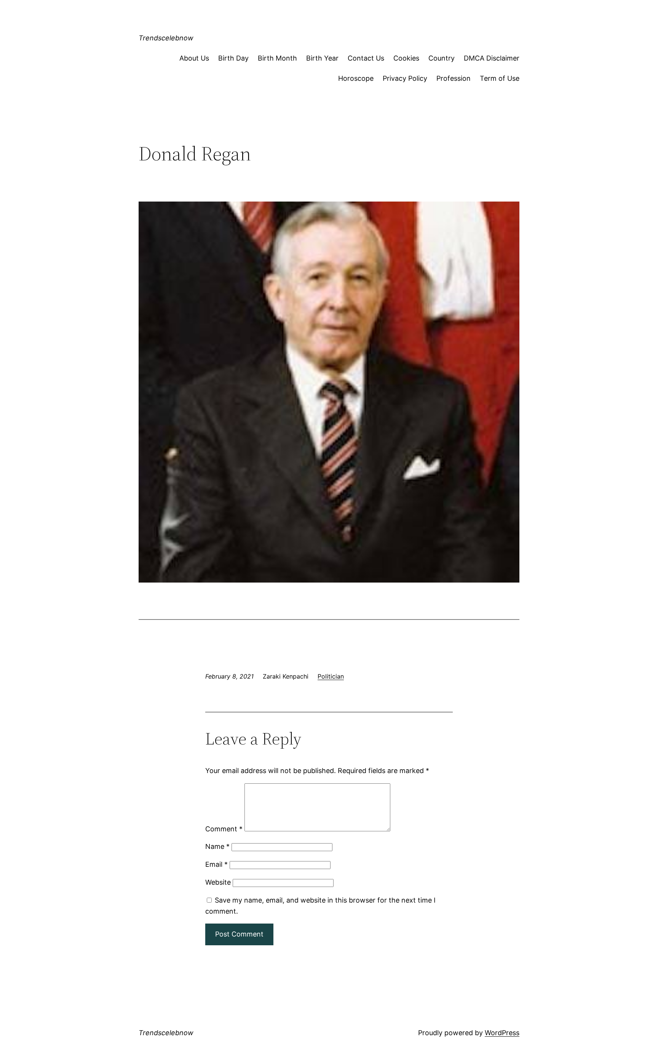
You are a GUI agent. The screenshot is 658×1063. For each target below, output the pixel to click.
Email (216, 864)
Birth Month (277, 58)
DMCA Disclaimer (491, 58)
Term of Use (499, 78)
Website (218, 882)
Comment (224, 829)
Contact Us (366, 58)
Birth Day (233, 58)
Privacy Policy (405, 78)
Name (217, 846)
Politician (331, 676)
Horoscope (356, 78)
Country (441, 58)
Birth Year (322, 58)
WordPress (502, 1033)
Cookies (406, 58)
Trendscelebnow (166, 38)
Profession (453, 78)
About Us (194, 58)
